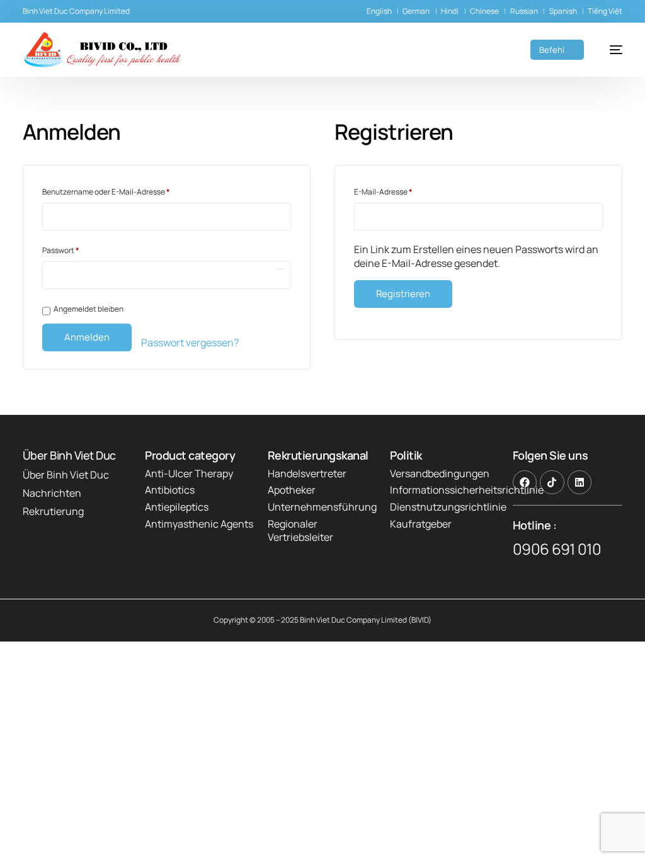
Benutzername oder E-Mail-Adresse (126, 190)
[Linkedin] (579, 482)
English (379, 11)
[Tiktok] (552, 482)
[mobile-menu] (609, 49)
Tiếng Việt (605, 11)
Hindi (450, 11)
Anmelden (87, 337)
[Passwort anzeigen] (280, 268)
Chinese (484, 11)
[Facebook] (525, 482)
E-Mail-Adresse (403, 190)
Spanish (563, 11)
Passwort (80, 249)
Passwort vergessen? (190, 342)
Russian (524, 11)
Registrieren (403, 293)
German (416, 11)
